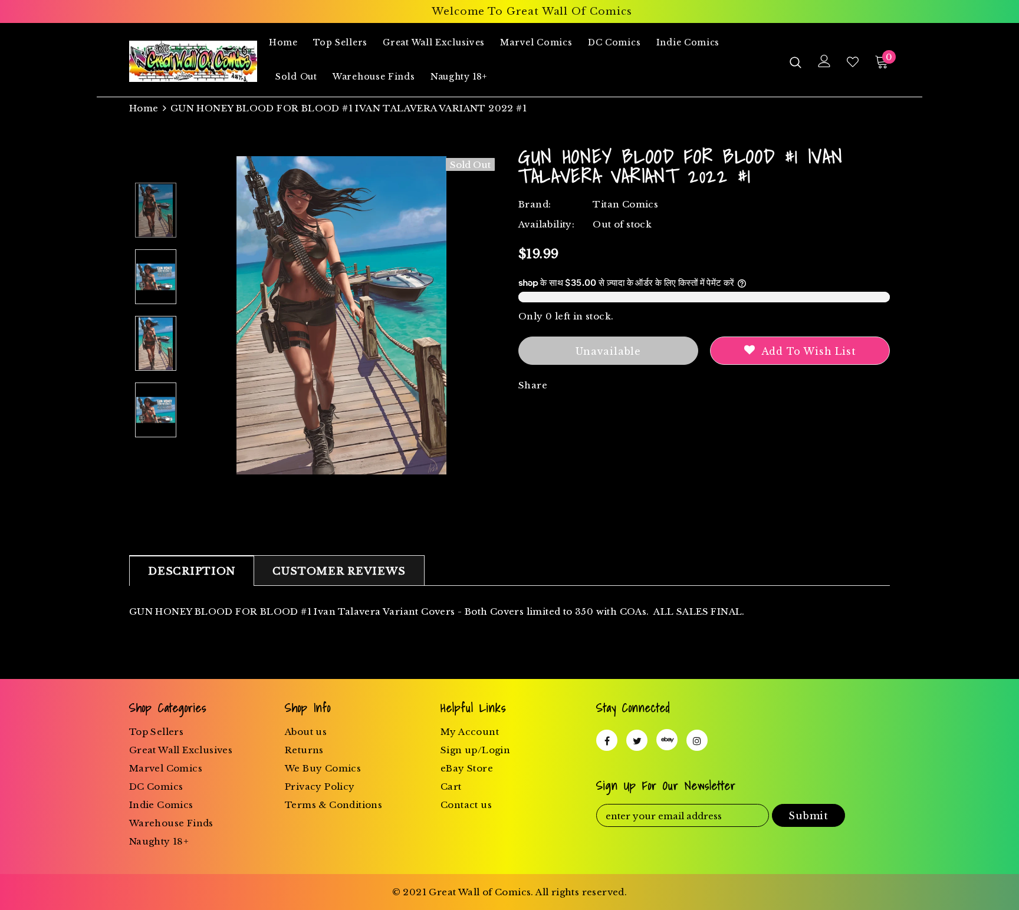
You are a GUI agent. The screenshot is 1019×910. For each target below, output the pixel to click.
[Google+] (667, 739)
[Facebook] (606, 740)
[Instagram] (697, 740)
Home (144, 108)
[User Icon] (824, 61)
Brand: (534, 204)
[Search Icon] (795, 62)
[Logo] (193, 61)
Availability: (546, 224)
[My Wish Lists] (853, 62)
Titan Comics (625, 204)
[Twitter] (636, 740)
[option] (341, 315)
